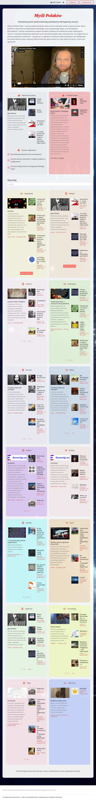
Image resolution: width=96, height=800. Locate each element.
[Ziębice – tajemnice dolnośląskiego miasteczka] (31, 486)
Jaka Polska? (12, 113)
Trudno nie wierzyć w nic (84, 421)
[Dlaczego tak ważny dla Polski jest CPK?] (74, 236)
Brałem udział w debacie (83, 472)
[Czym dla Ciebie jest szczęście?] (31, 407)
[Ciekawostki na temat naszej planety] (31, 201)
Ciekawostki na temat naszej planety (41, 202)
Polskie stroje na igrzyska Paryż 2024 (60, 543)
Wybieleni (83, 485)
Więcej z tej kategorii (26, 273)
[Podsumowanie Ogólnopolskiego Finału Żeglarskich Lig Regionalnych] (74, 530)
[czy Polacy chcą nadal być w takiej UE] (31, 260)
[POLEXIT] (17, 203)
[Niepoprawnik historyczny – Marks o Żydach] (31, 389)
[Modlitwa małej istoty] (74, 407)
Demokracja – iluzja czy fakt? (41, 123)
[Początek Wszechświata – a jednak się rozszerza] (74, 616)
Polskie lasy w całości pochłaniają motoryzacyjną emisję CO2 (41, 220)
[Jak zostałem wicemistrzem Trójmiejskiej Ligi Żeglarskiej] (74, 558)
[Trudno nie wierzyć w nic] (74, 421)
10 (29, 669)
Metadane (83, 631)
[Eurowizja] (17, 457)
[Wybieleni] (74, 486)
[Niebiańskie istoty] (31, 751)
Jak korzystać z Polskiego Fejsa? (59, 112)
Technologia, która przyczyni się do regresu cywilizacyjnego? (41, 241)
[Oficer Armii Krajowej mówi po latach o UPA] (31, 314)
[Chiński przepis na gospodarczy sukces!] (74, 292)
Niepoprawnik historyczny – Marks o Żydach (41, 390)
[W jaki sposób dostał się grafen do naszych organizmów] (31, 530)
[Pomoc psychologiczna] (31, 585)
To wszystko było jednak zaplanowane (16, 541)
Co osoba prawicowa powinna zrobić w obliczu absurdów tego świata (41, 137)
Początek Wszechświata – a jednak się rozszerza (84, 618)
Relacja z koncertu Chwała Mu (84, 458)
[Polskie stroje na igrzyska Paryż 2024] (60, 533)
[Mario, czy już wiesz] (74, 497)
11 (29, 341)
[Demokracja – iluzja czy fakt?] (31, 123)
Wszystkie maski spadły (40, 552)
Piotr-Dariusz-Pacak (41, 397)
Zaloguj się (72, 2)
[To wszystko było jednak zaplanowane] (17, 532)
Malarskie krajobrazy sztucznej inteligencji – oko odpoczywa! (84, 646)
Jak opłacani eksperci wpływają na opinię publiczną (41, 568)
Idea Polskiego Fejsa (83, 101)
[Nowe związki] (31, 112)
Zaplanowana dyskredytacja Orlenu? (84, 253)
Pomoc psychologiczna (41, 585)
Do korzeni (11, 701)
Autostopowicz (40, 290)
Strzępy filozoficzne (41, 376)
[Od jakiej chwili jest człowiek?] (17, 380)
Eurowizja (11, 463)
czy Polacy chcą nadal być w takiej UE (41, 260)
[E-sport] (74, 580)
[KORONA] (74, 691)
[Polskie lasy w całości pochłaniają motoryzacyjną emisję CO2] (31, 218)
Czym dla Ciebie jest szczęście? (40, 407)
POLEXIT (11, 211)
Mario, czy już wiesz (83, 496)
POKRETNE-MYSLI (83, 691)
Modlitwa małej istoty (84, 406)
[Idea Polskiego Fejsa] (74, 101)
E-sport (82, 577)
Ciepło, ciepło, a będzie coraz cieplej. (83, 326)
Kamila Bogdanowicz (13, 724)
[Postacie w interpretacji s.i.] (74, 663)
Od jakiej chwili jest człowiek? (14, 389)
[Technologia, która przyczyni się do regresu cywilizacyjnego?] (31, 238)
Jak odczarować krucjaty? (41, 330)
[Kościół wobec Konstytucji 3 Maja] (74, 391)
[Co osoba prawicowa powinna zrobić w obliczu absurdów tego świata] (31, 134)
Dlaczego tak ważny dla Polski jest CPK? (83, 237)
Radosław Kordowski (40, 207)
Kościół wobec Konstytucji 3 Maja (84, 391)
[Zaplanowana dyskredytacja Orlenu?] (74, 252)
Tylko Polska (11, 237)
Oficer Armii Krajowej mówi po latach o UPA (41, 315)
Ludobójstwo (41, 302)
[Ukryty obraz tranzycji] (31, 101)
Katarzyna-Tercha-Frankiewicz (83, 410)
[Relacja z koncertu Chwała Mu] (74, 458)
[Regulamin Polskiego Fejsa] (74, 112)
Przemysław (40, 589)
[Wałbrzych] (31, 502)
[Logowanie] (63, 2)
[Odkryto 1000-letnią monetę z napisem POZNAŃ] (31, 469)
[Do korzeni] (17, 693)
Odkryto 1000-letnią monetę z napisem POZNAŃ (41, 471)
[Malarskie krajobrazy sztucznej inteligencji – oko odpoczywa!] (74, 644)
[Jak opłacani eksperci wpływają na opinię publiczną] (31, 567)
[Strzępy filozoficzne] (31, 378)
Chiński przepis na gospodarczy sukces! (84, 292)
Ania (38, 752)
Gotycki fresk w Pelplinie (16, 302)
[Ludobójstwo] (31, 303)
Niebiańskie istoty (41, 749)
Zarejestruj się (86, 2)
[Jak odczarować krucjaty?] (31, 330)
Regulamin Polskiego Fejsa (83, 112)
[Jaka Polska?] (17, 104)
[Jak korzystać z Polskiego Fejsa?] (60, 103)
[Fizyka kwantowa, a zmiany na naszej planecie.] (60, 294)
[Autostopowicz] (31, 292)
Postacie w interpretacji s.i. (84, 662)
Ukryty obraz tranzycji (40, 101)
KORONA (83, 689)
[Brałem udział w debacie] (74, 472)
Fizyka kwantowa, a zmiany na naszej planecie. (60, 303)
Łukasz (53, 232)
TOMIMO (39, 631)
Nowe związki (39, 111)
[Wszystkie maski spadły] (31, 552)
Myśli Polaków (56, 2)
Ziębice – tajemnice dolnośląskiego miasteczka (41, 487)
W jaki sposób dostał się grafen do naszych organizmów (41, 534)
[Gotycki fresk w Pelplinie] (17, 294)
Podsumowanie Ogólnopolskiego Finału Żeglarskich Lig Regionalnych (84, 535)
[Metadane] (74, 633)
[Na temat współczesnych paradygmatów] (31, 421)
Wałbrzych (40, 500)
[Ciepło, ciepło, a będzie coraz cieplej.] (74, 324)
